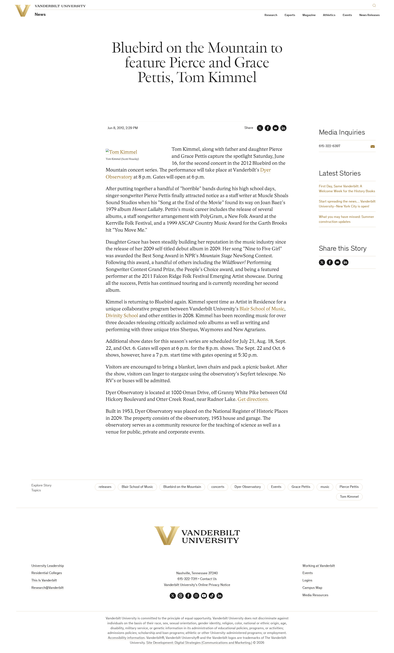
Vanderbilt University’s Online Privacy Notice (197, 585)
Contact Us (208, 579)
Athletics (329, 15)
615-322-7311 (187, 579)
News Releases (369, 15)
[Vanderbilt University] (197, 535)
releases (105, 487)
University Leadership (47, 566)
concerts (217, 487)
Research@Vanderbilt (47, 588)
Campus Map (312, 588)
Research (271, 15)
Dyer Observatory (248, 487)
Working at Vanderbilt (318, 566)
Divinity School (122, 316)
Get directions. (253, 399)
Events (347, 15)
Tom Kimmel (349, 497)
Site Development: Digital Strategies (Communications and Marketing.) (199, 643)
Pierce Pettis (349, 487)
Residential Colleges (46, 573)
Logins (307, 580)
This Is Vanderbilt (44, 580)
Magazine (309, 15)
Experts (290, 15)
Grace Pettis (301, 487)
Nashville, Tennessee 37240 (197, 573)
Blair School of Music (261, 309)
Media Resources (315, 595)
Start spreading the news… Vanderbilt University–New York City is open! (347, 204)
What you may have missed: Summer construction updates (346, 219)
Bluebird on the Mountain (182, 487)
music (325, 487)
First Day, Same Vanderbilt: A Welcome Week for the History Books (347, 189)
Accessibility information (126, 638)
